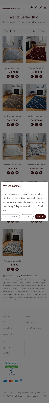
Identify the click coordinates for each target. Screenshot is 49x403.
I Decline (27, 217)
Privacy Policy (13, 206)
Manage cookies (10, 217)
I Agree (40, 217)
